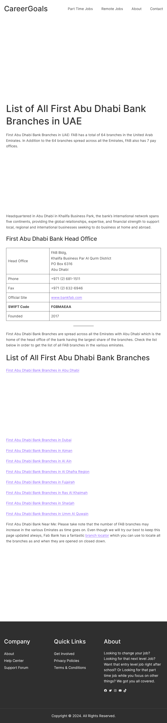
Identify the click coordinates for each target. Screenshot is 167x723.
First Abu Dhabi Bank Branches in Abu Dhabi (42, 370)
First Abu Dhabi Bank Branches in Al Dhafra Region (47, 471)
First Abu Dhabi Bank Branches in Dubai (38, 440)
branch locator (97, 535)
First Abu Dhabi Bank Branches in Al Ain (38, 461)
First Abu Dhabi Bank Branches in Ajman (39, 450)
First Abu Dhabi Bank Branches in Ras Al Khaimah (47, 492)
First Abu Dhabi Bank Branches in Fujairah (40, 482)
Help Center (14, 660)
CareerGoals (26, 8)
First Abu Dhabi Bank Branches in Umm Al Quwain (47, 513)
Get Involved (64, 653)
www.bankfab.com (66, 297)
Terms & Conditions (70, 667)
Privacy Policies (66, 660)
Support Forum (16, 667)
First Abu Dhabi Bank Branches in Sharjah (40, 503)
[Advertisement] (83, 52)
